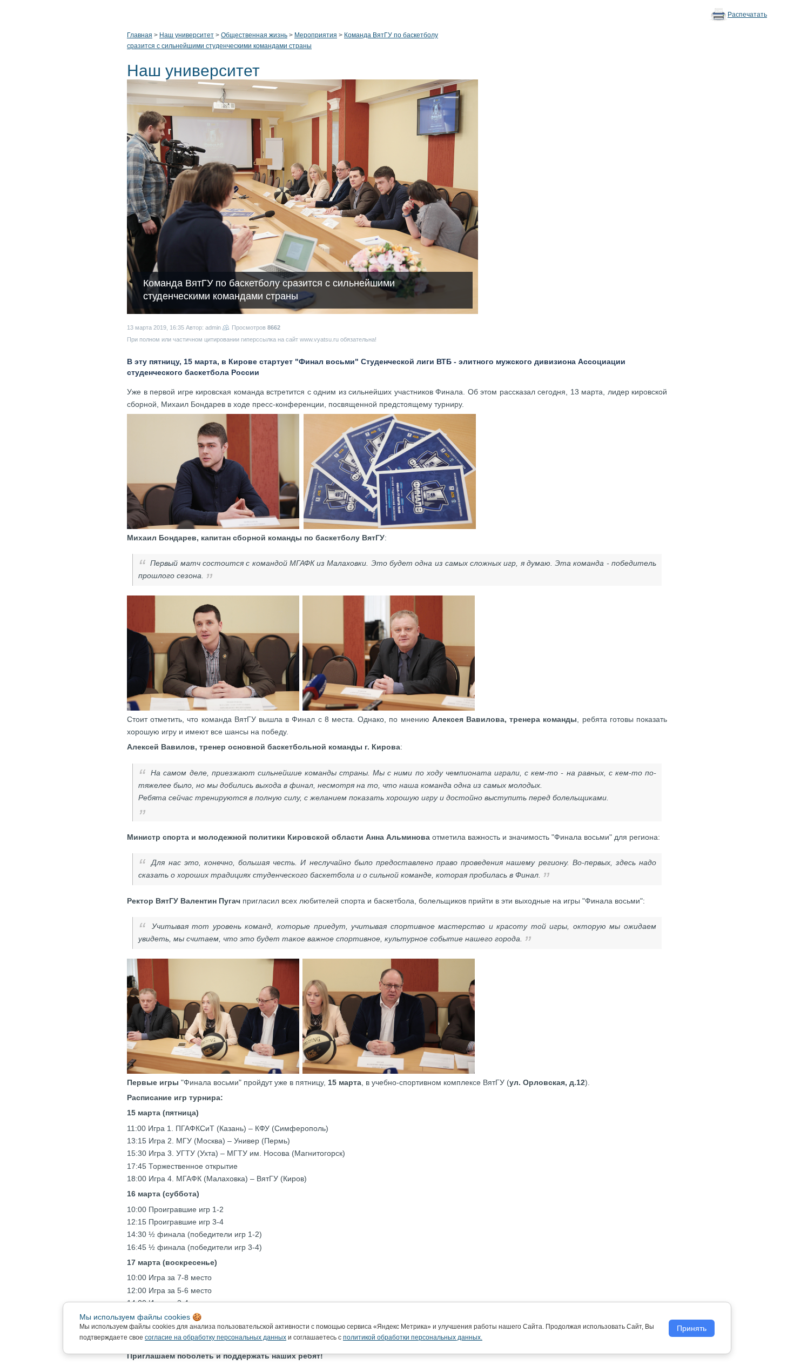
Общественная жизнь (254, 35)
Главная (139, 35)
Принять (691, 1328)
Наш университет (186, 35)
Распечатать (747, 14)
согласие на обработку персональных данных (215, 1337)
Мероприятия (315, 35)
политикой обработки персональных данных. (412, 1337)
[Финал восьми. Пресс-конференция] (213, 470)
